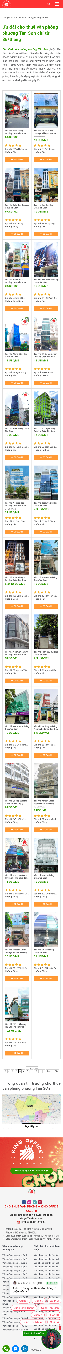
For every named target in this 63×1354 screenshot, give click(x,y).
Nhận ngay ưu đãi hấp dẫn (30, 1170)
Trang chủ (7, 17)
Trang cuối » (52, 1071)
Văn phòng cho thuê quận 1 (46, 1255)
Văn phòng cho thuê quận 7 (46, 1278)
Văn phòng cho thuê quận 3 (46, 1263)
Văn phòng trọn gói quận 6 (14, 1274)
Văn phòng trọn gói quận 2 (14, 1259)
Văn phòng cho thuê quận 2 (46, 1259)
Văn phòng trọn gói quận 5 (14, 1270)
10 (36, 1071)
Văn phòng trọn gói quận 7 (14, 1278)
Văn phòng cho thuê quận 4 (46, 1266)
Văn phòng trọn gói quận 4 (14, 1266)
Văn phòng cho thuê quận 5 (46, 1270)
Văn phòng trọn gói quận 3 (14, 1263)
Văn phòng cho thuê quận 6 (46, 1274)
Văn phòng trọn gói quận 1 (14, 1255)
